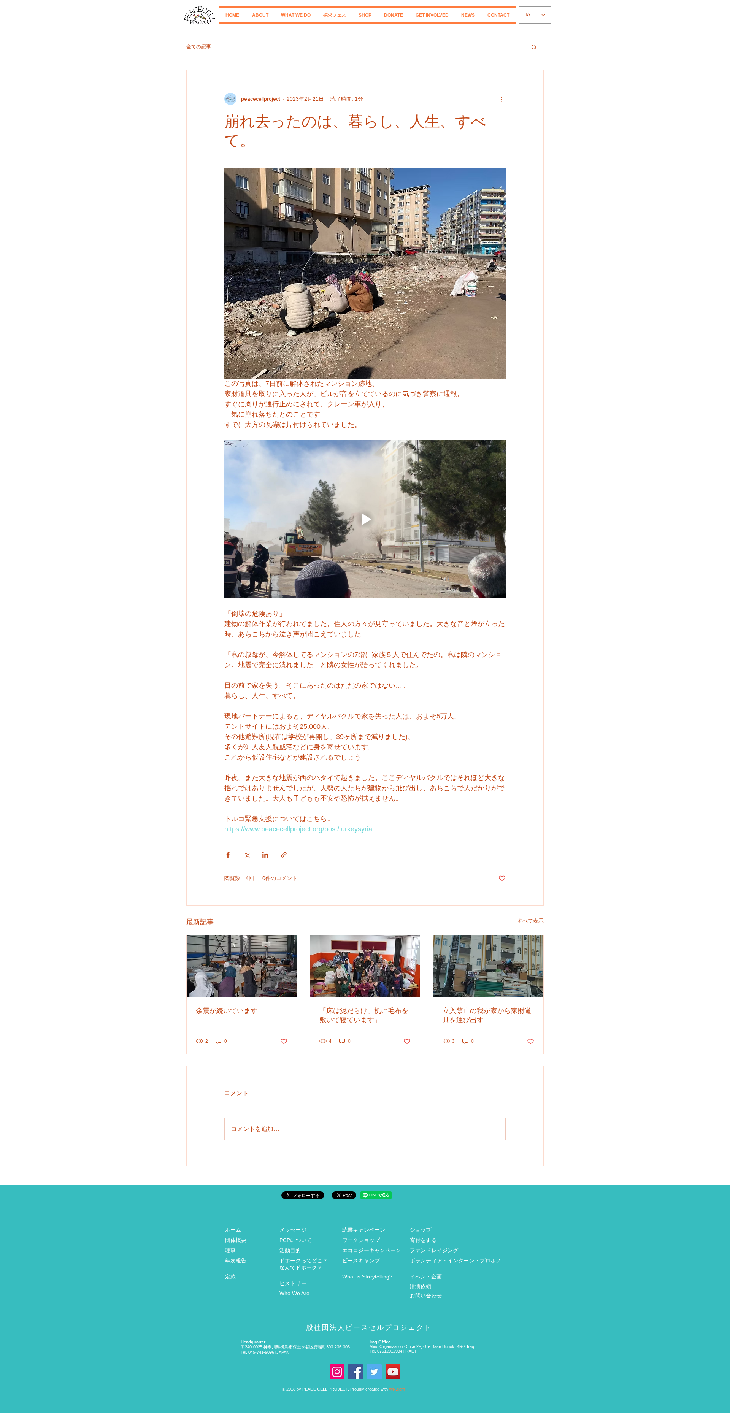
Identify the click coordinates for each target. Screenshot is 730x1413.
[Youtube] (393, 1371)
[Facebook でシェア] (228, 854)
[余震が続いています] (242, 966)
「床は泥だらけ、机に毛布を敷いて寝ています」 (363, 1015)
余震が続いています (226, 1011)
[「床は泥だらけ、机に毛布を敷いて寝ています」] (365, 966)
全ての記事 (198, 46)
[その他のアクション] (501, 98)
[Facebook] (355, 1371)
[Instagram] (337, 1371)
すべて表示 (530, 921)
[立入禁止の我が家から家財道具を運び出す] (488, 966)
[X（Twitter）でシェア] (246, 854)
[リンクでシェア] (283, 854)
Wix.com (397, 1389)
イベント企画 (426, 1276)
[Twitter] (374, 1371)
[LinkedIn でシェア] (265, 854)
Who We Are (294, 1293)
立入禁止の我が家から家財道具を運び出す (487, 1015)
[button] (260, 15)
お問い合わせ (426, 1295)
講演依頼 (420, 1286)
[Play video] (365, 519)
